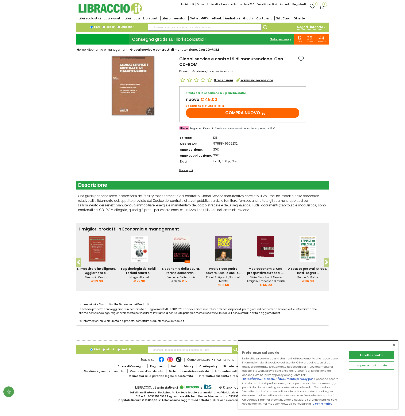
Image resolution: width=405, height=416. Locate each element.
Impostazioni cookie (371, 365)
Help (174, 366)
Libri (96, 27)
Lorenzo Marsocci (220, 71)
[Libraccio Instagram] (170, 361)
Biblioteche (231, 366)
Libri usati (150, 18)
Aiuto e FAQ (247, 4)
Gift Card (283, 18)
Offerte (299, 18)
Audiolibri (232, 18)
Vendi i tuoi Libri (267, 4)
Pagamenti (157, 366)
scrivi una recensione (256, 80)
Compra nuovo (242, 113)
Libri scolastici (99, 18)
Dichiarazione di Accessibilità (189, 371)
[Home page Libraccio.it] (110, 13)
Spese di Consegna (131, 366)
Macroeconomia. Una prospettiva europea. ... (265, 271)
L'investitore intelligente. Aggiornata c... (96, 271)
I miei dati (187, 4)
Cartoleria (264, 18)
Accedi (284, 4)
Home (81, 49)
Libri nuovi (132, 18)
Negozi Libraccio (310, 27)
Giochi (248, 18)
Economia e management (108, 49)
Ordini (200, 4)
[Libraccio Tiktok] (179, 361)
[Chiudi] (394, 345)
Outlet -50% (199, 18)
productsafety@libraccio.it (167, 321)
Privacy (188, 366)
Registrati (299, 4)
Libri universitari (174, 18)
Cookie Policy (322, 404)
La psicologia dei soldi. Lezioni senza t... (139, 271)
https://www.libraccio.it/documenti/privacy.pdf (278, 379)
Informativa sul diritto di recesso (221, 376)
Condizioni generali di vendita (104, 371)
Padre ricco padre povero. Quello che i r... (223, 271)
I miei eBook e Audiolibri (222, 4)
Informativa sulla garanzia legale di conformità (160, 376)
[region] (318, 374)
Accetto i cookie (371, 355)
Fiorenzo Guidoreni (193, 71)
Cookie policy (208, 366)
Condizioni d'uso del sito (146, 371)
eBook (217, 18)
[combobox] (205, 27)
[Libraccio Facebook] (161, 361)
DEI (215, 138)
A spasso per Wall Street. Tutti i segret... (307, 271)
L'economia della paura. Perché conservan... (181, 271)
